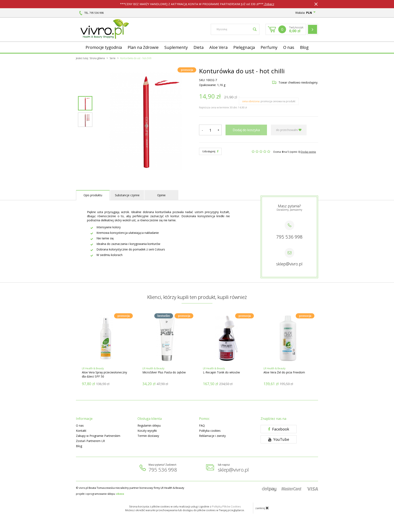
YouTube (280, 439)
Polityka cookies (210, 431)
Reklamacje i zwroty (212, 436)
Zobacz (268, 4)
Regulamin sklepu (149, 425)
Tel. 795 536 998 (94, 13)
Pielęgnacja (244, 47)
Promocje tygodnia (104, 47)
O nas (288, 47)
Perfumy (269, 47)
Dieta (199, 47)
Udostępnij (209, 151)
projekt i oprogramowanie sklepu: (100, 494)
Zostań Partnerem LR (90, 441)
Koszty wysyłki (147, 431)
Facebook (280, 429)
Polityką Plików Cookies (226, 506)
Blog (304, 47)
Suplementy (176, 47)
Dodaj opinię (308, 152)
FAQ (202, 425)
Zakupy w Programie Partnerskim (98, 436)
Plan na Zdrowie (143, 47)
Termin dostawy (148, 436)
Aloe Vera (218, 47)
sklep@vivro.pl (289, 264)
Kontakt (81, 431)
